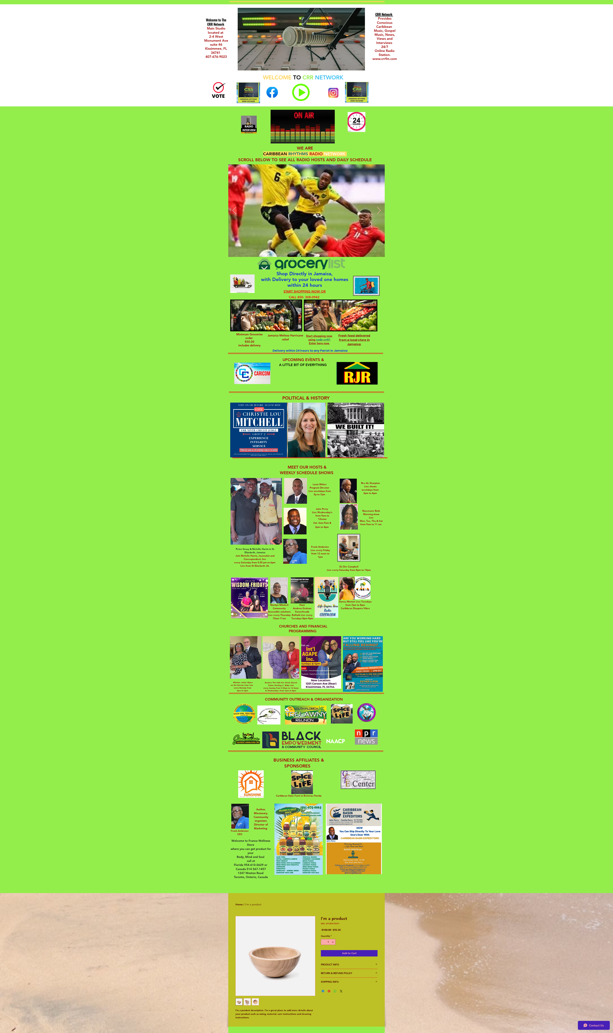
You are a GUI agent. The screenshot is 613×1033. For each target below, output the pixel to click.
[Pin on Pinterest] (329, 991)
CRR (309, 77)
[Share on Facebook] (323, 991)
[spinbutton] (328, 942)
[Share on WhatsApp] (335, 991)
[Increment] (333, 942)
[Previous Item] (234, 210)
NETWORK (329, 77)
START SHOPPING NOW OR (305, 291)
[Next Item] (379, 210)
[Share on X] (341, 991)
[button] (305, 381)
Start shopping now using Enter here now (319, 339)
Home (239, 904)
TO (297, 77)
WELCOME (277, 77)
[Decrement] (323, 942)
